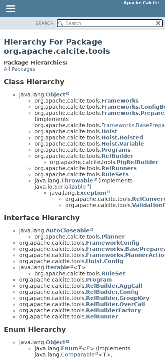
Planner (113, 237)
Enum (69, 348)
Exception (91, 193)
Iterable (58, 267)
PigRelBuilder (137, 162)
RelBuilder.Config (112, 292)
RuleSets (115, 174)
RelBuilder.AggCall (114, 286)
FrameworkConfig (112, 243)
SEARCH (44, 23)
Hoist (109, 131)
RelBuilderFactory (113, 310)
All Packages (19, 69)
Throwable (77, 180)
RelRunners (119, 168)
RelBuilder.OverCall (115, 304)
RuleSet (113, 273)
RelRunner (102, 316)
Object (56, 94)
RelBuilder (117, 156)
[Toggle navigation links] (10, 9)
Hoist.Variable (122, 144)
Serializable (70, 187)
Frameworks (120, 101)
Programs (115, 150)
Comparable (78, 354)
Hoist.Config (104, 261)
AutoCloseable (68, 230)
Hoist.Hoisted (122, 137)
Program (99, 280)
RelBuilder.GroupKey (117, 298)
